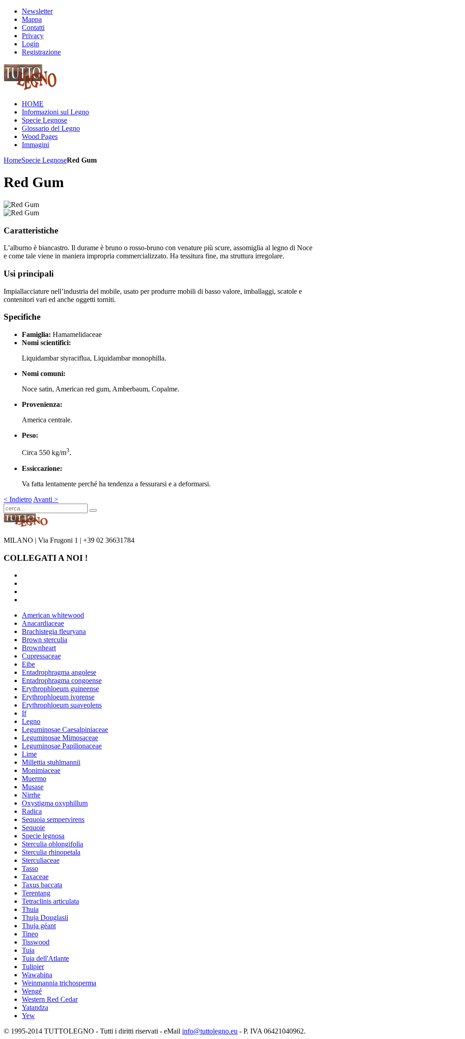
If (24, 713)
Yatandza (35, 1007)
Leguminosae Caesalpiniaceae (65, 729)
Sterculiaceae (40, 860)
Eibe (28, 664)
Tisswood (35, 942)
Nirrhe (31, 795)
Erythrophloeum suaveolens (62, 705)
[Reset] (93, 510)
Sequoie (33, 827)
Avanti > (45, 499)
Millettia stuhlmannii (51, 762)
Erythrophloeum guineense (60, 689)
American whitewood (53, 615)
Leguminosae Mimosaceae (60, 738)
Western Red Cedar (50, 999)
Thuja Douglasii (45, 917)
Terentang (36, 893)
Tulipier (33, 966)
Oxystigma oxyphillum (55, 803)
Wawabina (37, 975)
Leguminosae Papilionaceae (62, 746)
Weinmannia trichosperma (59, 983)
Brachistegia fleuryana (54, 631)
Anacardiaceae (43, 623)
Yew (28, 1015)
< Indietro (18, 499)
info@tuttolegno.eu (209, 1031)
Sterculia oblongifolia (52, 844)
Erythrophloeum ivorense (58, 697)
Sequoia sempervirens (53, 819)
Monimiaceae (41, 770)
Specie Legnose (44, 160)
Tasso (30, 868)
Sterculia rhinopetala (51, 852)
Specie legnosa (43, 836)
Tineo (30, 934)
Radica (32, 811)
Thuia (30, 909)
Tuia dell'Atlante (45, 958)
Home (12, 160)
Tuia (28, 950)
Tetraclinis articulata (50, 901)
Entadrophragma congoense (62, 680)
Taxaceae (35, 877)
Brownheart (39, 648)
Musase (33, 787)
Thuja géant (39, 926)
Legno (31, 721)
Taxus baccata (42, 885)
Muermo (34, 778)
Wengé (32, 991)
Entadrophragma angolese (59, 672)
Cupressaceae (41, 656)
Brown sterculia (44, 639)
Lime (29, 754)
